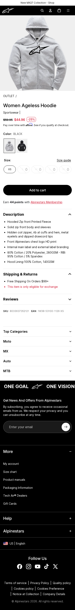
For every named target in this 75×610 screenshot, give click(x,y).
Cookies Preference (50, 588)
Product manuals (14, 479)
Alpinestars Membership (46, 202)
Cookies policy (24, 588)
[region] (37, 3)
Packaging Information (18, 487)
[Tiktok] (46, 566)
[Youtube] (37, 566)
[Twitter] (55, 566)
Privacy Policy (39, 583)
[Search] (42, 10)
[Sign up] (66, 427)
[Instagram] (28, 566)
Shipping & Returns (20, 274)
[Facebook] (19, 566)
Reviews (10, 299)
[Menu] (68, 10)
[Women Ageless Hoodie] (9, 146)
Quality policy (62, 583)
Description (13, 214)
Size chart (10, 471)
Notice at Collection (26, 594)
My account (11, 463)
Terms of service (15, 583)
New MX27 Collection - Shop (37, 2)
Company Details (54, 594)
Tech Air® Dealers (15, 495)
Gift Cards (10, 503)
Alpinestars (22, 601)
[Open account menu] (50, 10)
